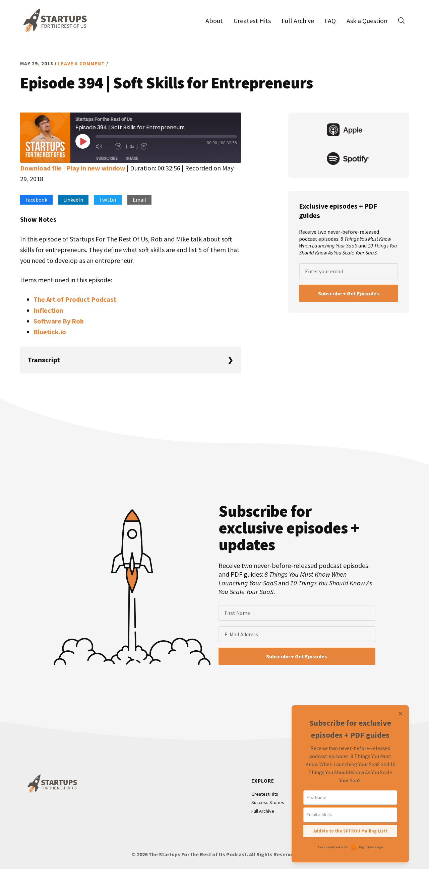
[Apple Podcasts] (348, 130)
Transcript (43, 359)
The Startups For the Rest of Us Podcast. (198, 854)
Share (132, 158)
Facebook (36, 199)
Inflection (48, 310)
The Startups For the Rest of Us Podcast (53, 20)
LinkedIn (73, 199)
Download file (41, 168)
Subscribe (107, 158)
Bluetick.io (50, 332)
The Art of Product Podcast (75, 299)
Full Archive (262, 811)
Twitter (108, 199)
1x (132, 146)
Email (139, 199)
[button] (401, 20)
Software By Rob (59, 321)
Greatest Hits (264, 794)
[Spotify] (348, 159)
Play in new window (95, 168)
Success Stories (267, 802)
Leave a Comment (81, 63)
